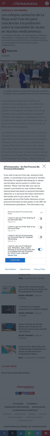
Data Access (25, 269)
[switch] (40, 218)
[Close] (45, 167)
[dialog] (25, 218)
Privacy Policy (39, 269)
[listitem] (25, 212)
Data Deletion (10, 269)
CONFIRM (15, 260)
